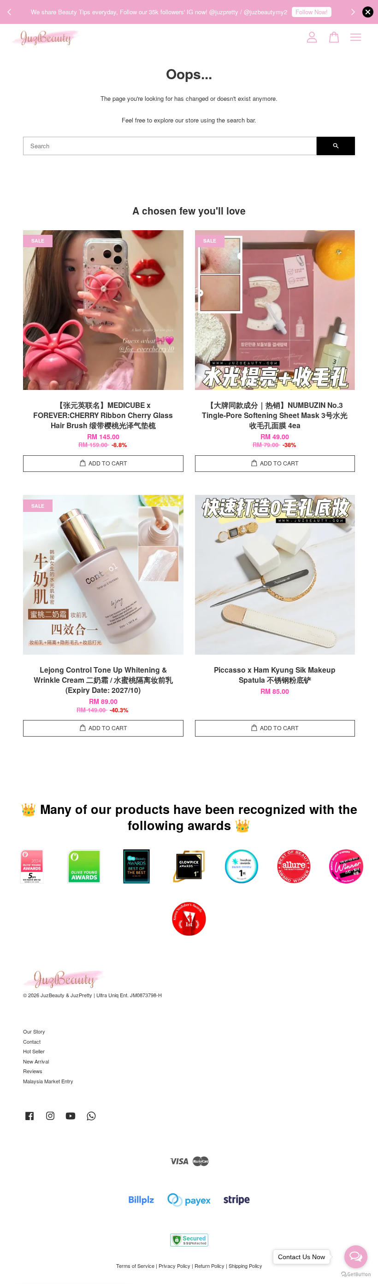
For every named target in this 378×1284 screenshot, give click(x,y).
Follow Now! (311, 11)
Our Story (34, 1031)
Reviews (32, 1071)
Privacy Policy (174, 1265)
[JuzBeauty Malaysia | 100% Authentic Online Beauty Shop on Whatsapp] (91, 1120)
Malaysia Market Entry (48, 1081)
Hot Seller (34, 1051)
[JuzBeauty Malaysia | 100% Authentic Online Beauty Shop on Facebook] (29, 1120)
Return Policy (209, 1265)
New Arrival (36, 1061)
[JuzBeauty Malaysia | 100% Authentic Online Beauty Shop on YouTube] (70, 1120)
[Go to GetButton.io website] (356, 1275)
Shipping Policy (245, 1265)
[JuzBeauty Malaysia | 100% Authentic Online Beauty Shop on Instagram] (50, 1120)
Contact (32, 1041)
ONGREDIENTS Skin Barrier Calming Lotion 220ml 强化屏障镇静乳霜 (84, 1258)
